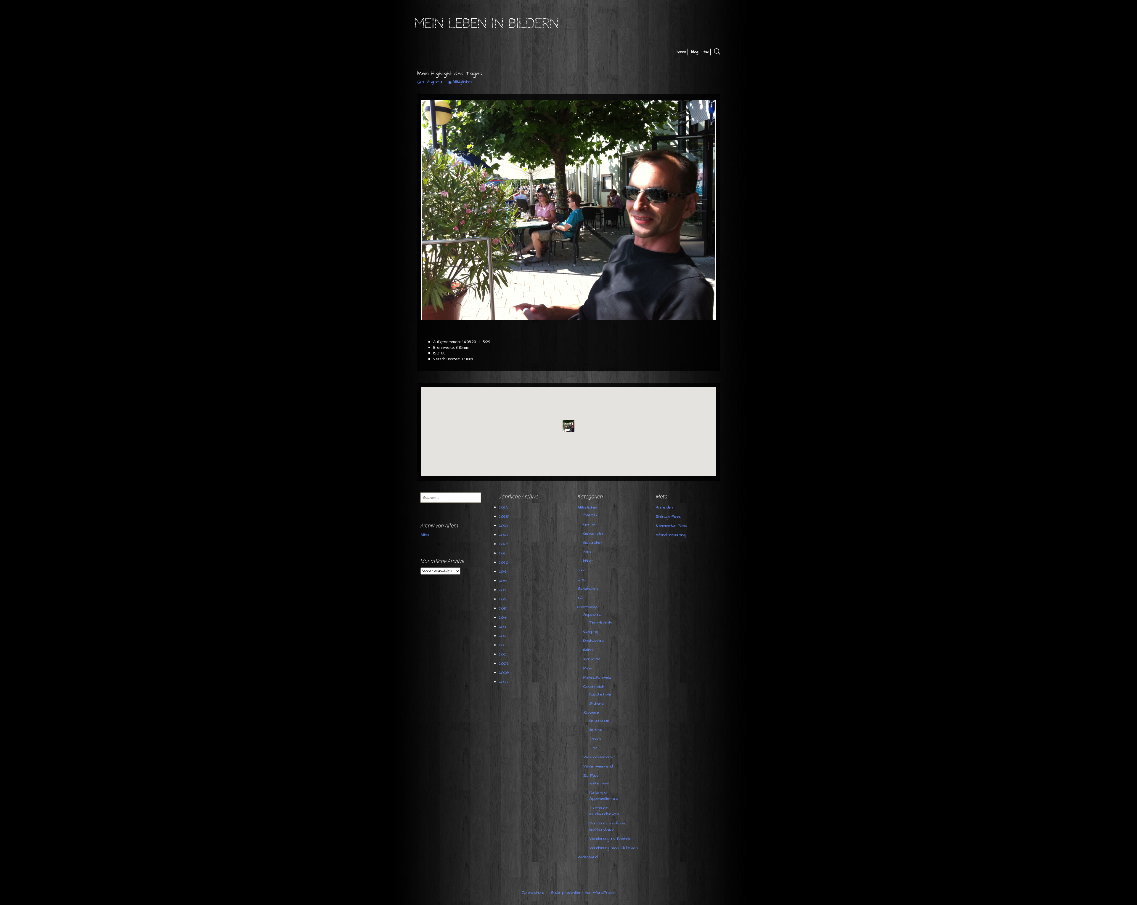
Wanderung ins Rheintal (610, 839)
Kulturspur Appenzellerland (603, 795)
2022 (503, 544)
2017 (502, 590)
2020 (503, 562)
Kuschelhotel (600, 694)
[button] (568, 426)
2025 (504, 516)
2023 (503, 535)
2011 (501, 645)
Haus (587, 552)
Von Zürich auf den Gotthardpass (607, 826)
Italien (588, 650)
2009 (504, 663)
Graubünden (599, 720)
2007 (503, 682)
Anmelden (664, 507)
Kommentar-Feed (671, 526)
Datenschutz (533, 893)
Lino (581, 579)
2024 (504, 526)
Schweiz (591, 713)
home (681, 52)
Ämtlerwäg (599, 783)
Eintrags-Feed (668, 516)
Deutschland (593, 641)
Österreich (593, 687)
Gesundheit (593, 543)
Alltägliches (462, 82)
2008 (504, 673)
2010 (502, 654)
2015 (503, 608)
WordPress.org (670, 535)
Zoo (593, 748)
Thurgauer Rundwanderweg (604, 811)
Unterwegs (587, 607)
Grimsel (596, 730)
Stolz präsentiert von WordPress (582, 893)
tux (706, 52)
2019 (503, 572)
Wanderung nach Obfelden (613, 848)
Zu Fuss (591, 775)
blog (694, 52)
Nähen (588, 561)
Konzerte (592, 659)
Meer (588, 668)
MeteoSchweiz (597, 677)
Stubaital (596, 703)
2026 (503, 507)
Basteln (590, 515)
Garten (589, 524)
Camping (590, 631)
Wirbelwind (587, 857)
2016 (502, 599)
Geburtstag (593, 533)
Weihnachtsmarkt (599, 757)
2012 (502, 636)
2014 (503, 618)
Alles (424, 535)
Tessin (595, 739)
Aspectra (592, 615)
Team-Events (600, 622)
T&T (581, 598)
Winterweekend (598, 766)
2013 (502, 627)
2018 (503, 581)
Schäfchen (587, 588)
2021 (502, 553)
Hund (581, 570)
